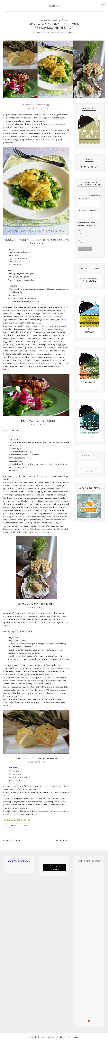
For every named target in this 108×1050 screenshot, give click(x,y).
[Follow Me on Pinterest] (89, 1021)
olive (26, 825)
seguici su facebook (19, 861)
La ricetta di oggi (60, 20)
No (81, 242)
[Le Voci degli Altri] (89, 506)
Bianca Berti (37, 607)
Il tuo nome (83, 198)
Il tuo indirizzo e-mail (87, 210)
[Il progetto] (89, 129)
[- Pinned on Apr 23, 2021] (83, 871)
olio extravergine (12, 825)
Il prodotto (45, 20)
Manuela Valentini (37, 762)
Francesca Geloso (37, 424)
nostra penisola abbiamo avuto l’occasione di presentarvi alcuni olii (32, 136)
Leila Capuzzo (37, 243)
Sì (80, 233)
